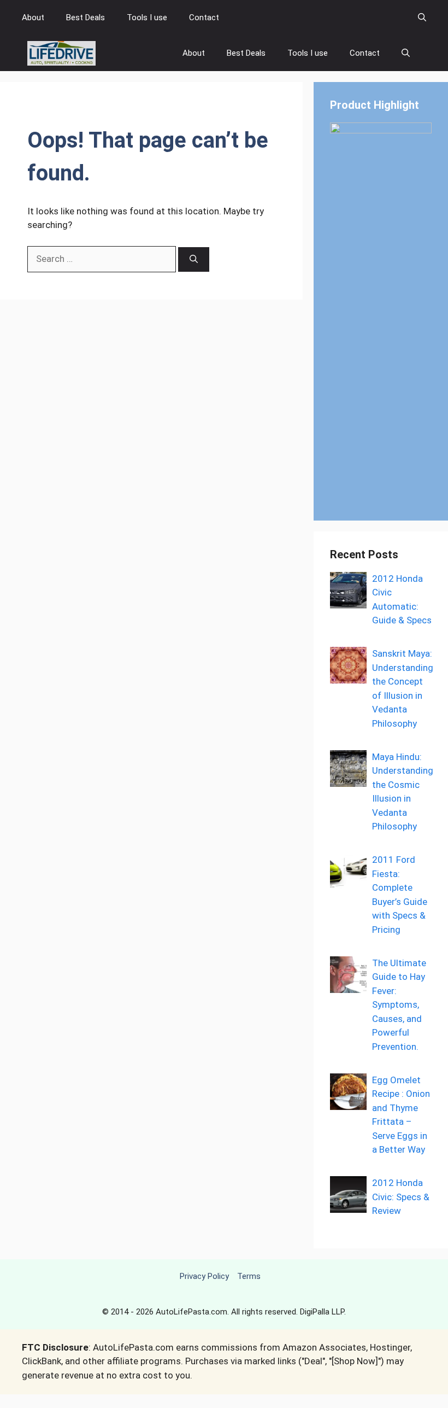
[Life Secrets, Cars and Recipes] (61, 53)
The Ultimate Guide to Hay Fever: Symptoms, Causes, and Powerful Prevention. (399, 1004)
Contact (204, 17)
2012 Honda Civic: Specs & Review (400, 1196)
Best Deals (85, 17)
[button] (422, 18)
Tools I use (147, 17)
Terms (249, 1276)
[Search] (193, 259)
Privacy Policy (204, 1276)
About (33, 17)
